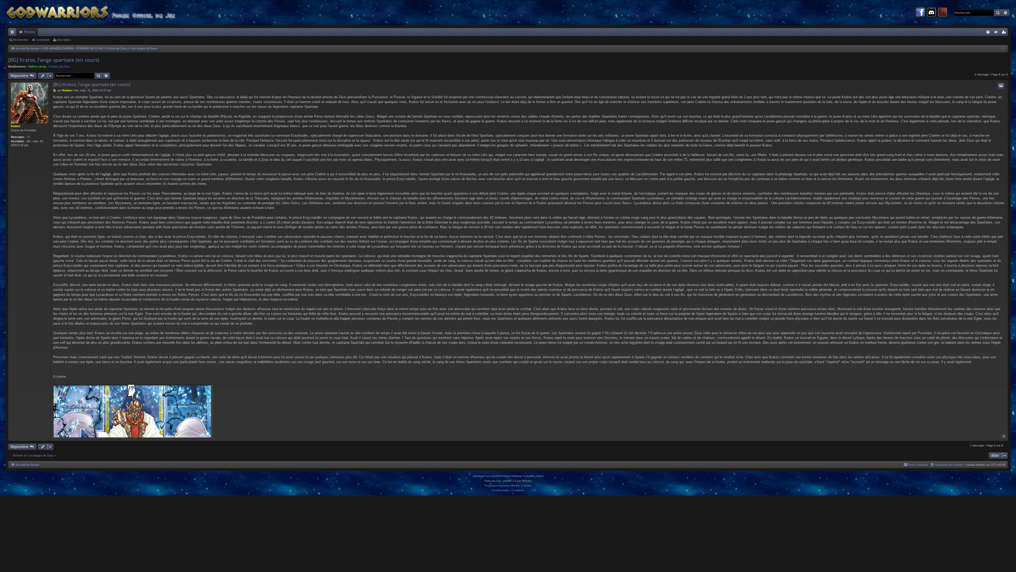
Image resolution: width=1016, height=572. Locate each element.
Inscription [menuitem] (1005, 33)
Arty (498, 480)
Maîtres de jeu (37, 66)
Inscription (64, 39)
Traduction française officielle (502, 485)
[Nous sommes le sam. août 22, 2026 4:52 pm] (1003, 49)
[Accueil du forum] (100, 12)
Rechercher (20, 39)
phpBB (496, 476)
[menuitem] (988, 32)
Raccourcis (13, 33)
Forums (29, 32)
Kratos (15, 126)
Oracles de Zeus (59, 66)
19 (28, 136)
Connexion (43, 39)
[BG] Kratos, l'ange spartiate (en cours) (53, 59)
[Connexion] (942, 12)
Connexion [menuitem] (997, 33)
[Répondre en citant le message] (1000, 86)
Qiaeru (527, 485)
